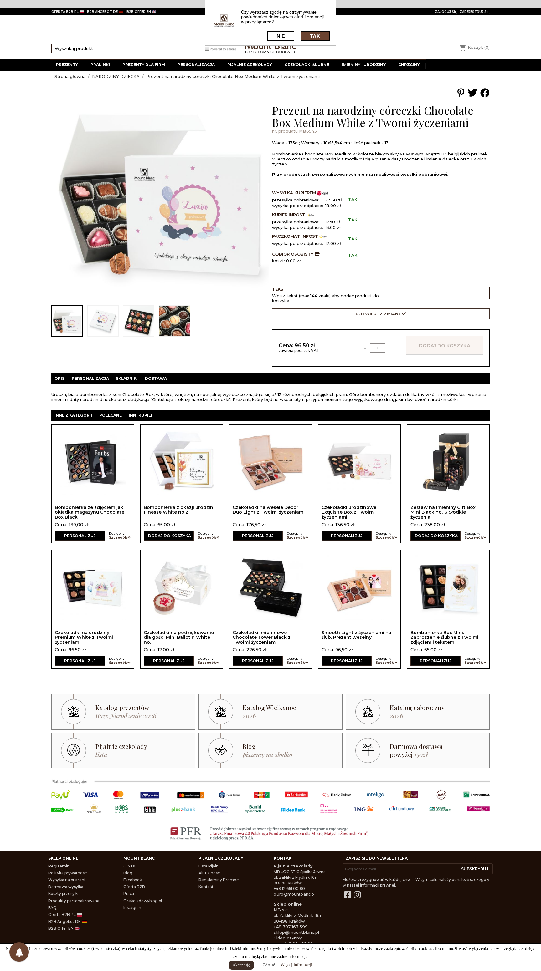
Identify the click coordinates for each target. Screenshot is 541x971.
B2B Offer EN (61, 928)
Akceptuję (241, 965)
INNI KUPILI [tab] (140, 415)
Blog (127, 873)
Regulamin (59, 866)
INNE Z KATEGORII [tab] (73, 415)
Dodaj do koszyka (444, 345)
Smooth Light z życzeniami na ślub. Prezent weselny (356, 635)
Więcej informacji (296, 965)
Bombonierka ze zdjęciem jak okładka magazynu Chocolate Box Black (89, 512)
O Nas (129, 866)
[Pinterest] (461, 93)
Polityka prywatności (68, 873)
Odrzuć (269, 965)
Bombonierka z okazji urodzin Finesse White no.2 (178, 510)
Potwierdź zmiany (379, 313)
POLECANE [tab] (110, 415)
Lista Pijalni (208, 866)
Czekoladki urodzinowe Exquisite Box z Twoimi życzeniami (349, 512)
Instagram (133, 907)
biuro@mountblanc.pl (294, 894)
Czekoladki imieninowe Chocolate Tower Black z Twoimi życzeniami (262, 637)
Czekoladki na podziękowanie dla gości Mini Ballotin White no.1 (179, 637)
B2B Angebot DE (65, 921)
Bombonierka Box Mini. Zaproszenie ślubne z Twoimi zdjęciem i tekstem (444, 637)
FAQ (52, 907)
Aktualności (209, 873)
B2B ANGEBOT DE (103, 12)
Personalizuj (80, 535)
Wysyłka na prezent (67, 879)
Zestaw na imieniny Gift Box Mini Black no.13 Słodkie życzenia (443, 512)
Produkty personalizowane (74, 900)
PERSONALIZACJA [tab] (90, 378)
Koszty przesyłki (63, 893)
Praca (128, 893)
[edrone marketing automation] (220, 49)
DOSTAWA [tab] (156, 378)
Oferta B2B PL (62, 914)
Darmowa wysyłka (65, 886)
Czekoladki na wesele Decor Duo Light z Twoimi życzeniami (269, 510)
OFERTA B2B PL (65, 12)
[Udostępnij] (485, 93)
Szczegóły (118, 538)
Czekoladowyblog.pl (142, 900)
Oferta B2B (134, 886)
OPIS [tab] (59, 378)
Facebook (132, 879)
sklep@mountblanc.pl (296, 932)
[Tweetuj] (472, 93)
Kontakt (206, 886)
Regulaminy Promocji (219, 879)
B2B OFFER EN (139, 12)
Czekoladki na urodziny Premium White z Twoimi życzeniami (84, 637)
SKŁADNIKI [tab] (127, 378)
